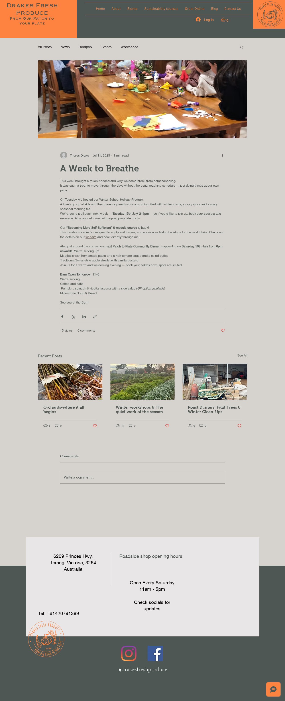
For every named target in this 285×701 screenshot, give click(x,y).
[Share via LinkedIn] (84, 316)
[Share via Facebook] (62, 316)
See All (242, 355)
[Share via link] (95, 316)
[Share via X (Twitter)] (73, 316)
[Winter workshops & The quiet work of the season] (142, 382)
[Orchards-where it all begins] (70, 382)
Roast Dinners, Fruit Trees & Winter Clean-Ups (214, 409)
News (65, 47)
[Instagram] (128, 653)
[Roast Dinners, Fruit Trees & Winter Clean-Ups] (215, 382)
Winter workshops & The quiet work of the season (139, 409)
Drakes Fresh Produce (32, 8)
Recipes (85, 47)
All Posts (45, 47)
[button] (270, 14)
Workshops (129, 47)
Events (106, 47)
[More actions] (222, 155)
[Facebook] (155, 653)
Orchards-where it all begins (63, 409)
